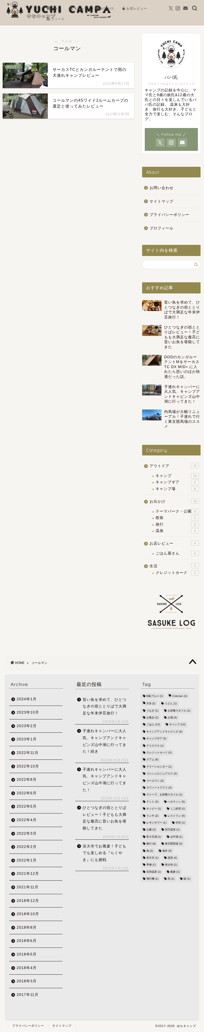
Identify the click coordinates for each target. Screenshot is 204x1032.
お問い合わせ (161, 188)
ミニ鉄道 (177, 808)
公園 (151, 829)
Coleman (179, 695)
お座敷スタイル (179, 710)
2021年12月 (28, 874)
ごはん (153, 724)
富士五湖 (153, 836)
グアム (152, 759)
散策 (176, 518)
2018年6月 (27, 941)
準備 (151, 864)
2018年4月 (27, 968)
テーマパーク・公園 (176, 511)
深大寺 (152, 857)
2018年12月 (28, 901)
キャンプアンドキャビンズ (164, 731)
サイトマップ (161, 201)
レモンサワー (156, 822)
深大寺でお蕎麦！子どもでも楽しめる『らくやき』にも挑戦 (104, 853)
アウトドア (173, 466)
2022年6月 (27, 793)
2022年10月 (28, 766)
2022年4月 (27, 820)
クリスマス (155, 745)
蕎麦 (175, 871)
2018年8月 (27, 927)
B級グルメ (154, 695)
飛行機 (152, 878)
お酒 (172, 717)
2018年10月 (28, 914)
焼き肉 (171, 864)
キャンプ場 (176, 489)
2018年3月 (27, 981)
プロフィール (161, 228)
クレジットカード (176, 573)
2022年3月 (27, 833)
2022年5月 (27, 806)
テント (152, 801)
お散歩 (152, 717)
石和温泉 (153, 871)
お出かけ (107, 8)
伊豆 (180, 822)
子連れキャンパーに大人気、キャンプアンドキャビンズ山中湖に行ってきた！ (104, 779)
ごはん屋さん (176, 553)
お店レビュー (136, 8)
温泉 (176, 531)
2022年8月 (27, 780)
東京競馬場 (173, 843)
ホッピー (153, 808)
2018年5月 (27, 954)
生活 (173, 566)
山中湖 (176, 836)
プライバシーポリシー (169, 215)
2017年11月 (28, 995)
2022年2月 (27, 847)
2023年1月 (27, 739)
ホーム (56, 8)
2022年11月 (28, 753)
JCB (150, 703)
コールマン (155, 780)
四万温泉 (172, 829)
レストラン (176, 815)
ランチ (152, 815)
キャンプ (81, 8)
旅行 (176, 524)
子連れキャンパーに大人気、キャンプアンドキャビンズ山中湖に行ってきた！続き (104, 741)
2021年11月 (28, 887)
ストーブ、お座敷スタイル (164, 794)
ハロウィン (176, 801)
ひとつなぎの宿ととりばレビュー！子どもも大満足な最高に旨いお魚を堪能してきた (104, 818)
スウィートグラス (159, 787)
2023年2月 (27, 726)
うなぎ (152, 710)
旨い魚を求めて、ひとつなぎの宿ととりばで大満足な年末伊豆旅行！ (104, 706)
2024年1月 (27, 699)
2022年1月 (27, 860)
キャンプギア (176, 482)
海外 (167, 850)
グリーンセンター (159, 766)
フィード (58, 19)
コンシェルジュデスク (161, 773)
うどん (171, 703)
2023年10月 (28, 712)
